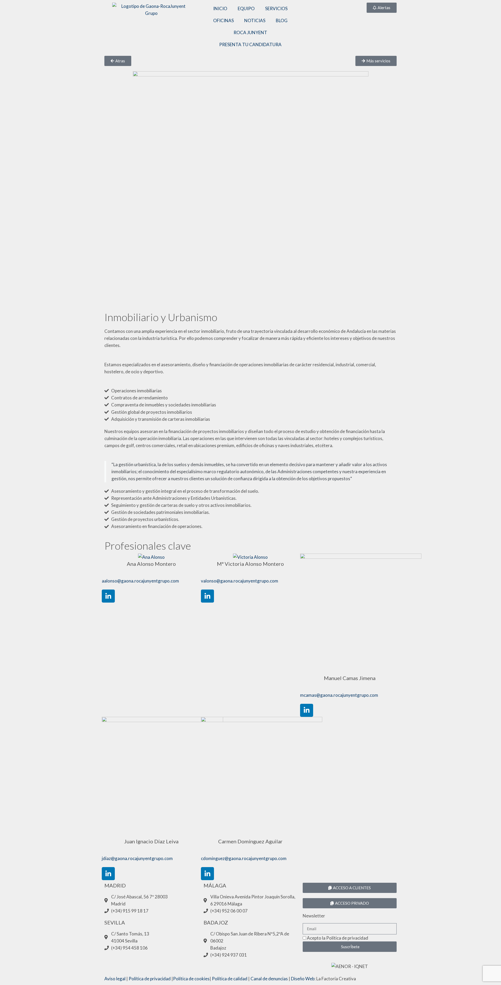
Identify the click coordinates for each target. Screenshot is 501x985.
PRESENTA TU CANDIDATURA (250, 44)
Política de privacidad (150, 978)
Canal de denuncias (269, 978)
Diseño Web (302, 978)
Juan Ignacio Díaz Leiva (151, 841)
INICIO (220, 8)
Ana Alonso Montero (151, 564)
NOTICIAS (254, 20)
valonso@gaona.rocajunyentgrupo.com (239, 581)
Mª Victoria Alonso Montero (250, 564)
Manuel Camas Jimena (349, 678)
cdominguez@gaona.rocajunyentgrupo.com (244, 858)
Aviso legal (115, 978)
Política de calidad (229, 978)
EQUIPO (246, 8)
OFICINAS (223, 20)
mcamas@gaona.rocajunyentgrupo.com (339, 695)
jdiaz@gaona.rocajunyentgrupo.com (137, 858)
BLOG (282, 20)
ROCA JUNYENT (250, 32)
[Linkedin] (108, 596)
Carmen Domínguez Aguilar (250, 841)
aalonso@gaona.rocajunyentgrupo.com (140, 581)
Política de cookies (191, 978)
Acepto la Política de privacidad (337, 938)
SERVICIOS (276, 8)
